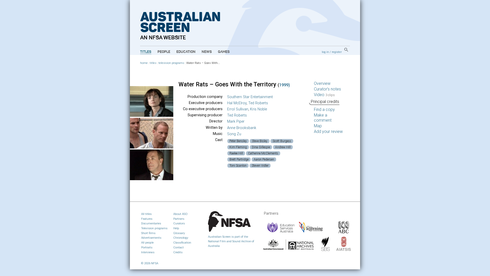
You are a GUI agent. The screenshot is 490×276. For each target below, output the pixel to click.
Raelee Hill (236, 153)
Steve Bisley (259, 141)
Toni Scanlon (238, 165)
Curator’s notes (327, 89)
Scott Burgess (282, 141)
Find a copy (324, 109)
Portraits (146, 247)
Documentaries (151, 223)
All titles (146, 214)
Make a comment (323, 118)
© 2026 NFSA (149, 263)
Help (176, 228)
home (144, 63)
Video (324, 94)
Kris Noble (258, 109)
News (207, 52)
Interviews (147, 252)
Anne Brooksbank (241, 128)
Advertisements (151, 237)
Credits (177, 252)
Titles (145, 52)
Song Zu (234, 134)
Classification (182, 242)
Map (318, 125)
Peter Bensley (238, 141)
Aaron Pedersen (264, 159)
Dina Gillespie (261, 147)
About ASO (180, 214)
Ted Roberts (258, 103)
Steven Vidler (260, 165)
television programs (171, 63)
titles (153, 63)
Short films (148, 233)
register (337, 52)
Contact (178, 247)
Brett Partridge (239, 159)
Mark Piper (235, 121)
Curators (179, 223)
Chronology (180, 237)
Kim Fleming (238, 147)
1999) (284, 85)
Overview (322, 83)
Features (146, 219)
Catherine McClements (263, 153)
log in (325, 52)
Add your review (328, 131)
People (163, 52)
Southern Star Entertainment (250, 97)
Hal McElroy (237, 103)
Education (185, 52)
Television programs (154, 228)
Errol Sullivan (237, 109)
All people (147, 242)
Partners (178, 219)
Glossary (179, 233)
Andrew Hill (283, 147)
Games (224, 52)
